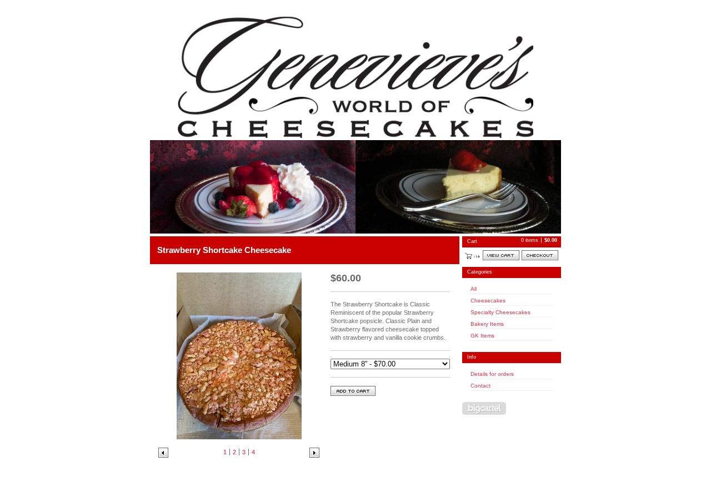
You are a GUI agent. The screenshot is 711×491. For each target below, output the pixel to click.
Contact (480, 386)
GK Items (482, 336)
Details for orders (492, 374)
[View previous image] (163, 453)
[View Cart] (501, 255)
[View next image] (314, 453)
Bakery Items (487, 324)
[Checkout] (540, 255)
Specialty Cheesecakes (500, 312)
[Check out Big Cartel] (484, 408)
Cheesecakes (487, 300)
